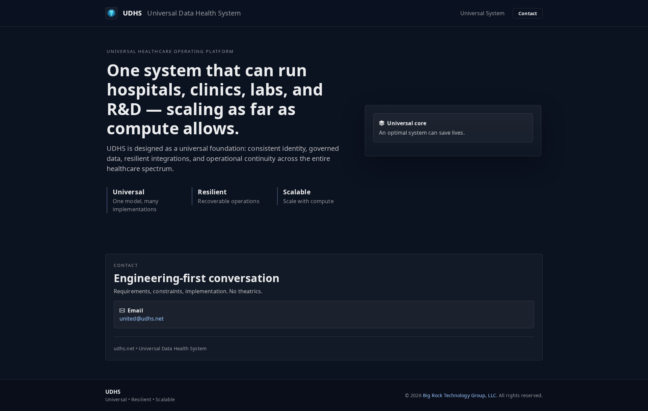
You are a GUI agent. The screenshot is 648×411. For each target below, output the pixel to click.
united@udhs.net (141, 318)
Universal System (482, 13)
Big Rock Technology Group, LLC (459, 395)
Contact (527, 13)
